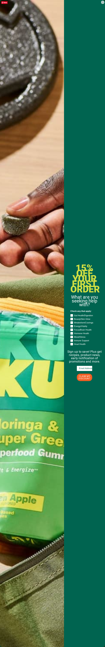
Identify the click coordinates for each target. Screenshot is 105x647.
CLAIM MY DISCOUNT (84, 377)
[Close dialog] (102, 2)
